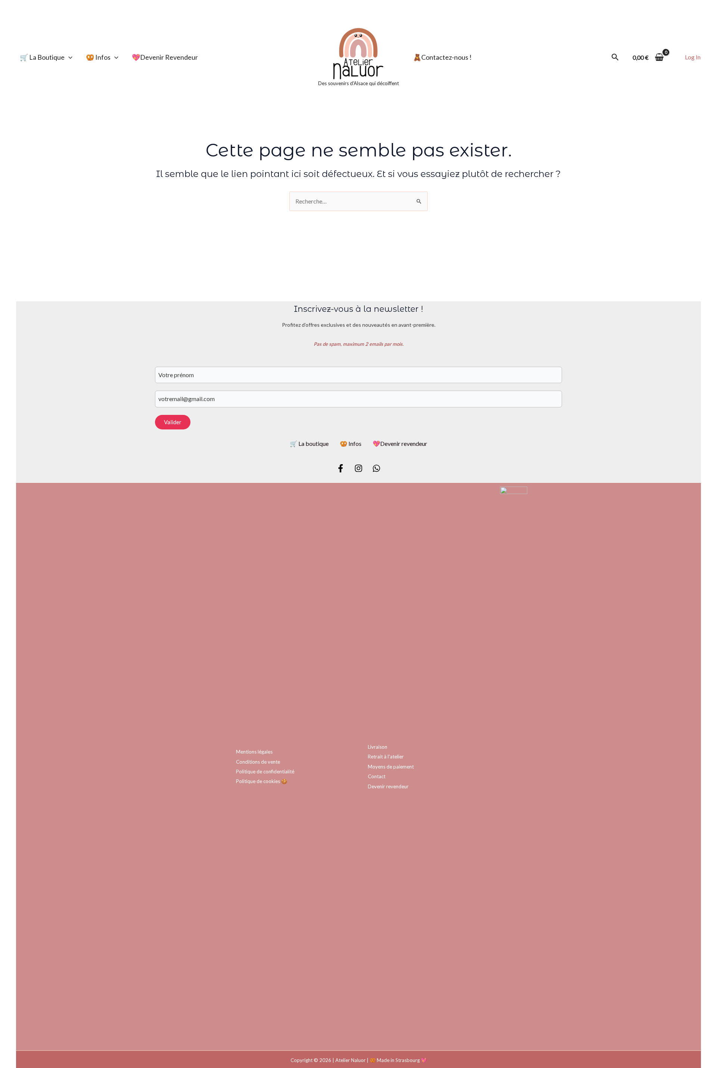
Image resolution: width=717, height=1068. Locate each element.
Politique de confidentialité (265, 771)
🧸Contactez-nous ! (442, 57)
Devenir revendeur (388, 786)
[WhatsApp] (376, 468)
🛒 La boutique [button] (42, 57)
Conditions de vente (258, 762)
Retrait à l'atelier (386, 757)
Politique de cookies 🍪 (261, 781)
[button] (68, 57)
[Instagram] (358, 468)
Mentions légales (254, 752)
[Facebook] (340, 468)
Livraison (377, 747)
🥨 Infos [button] (98, 57)
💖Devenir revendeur (165, 57)
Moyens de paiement (391, 767)
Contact (376, 776)
